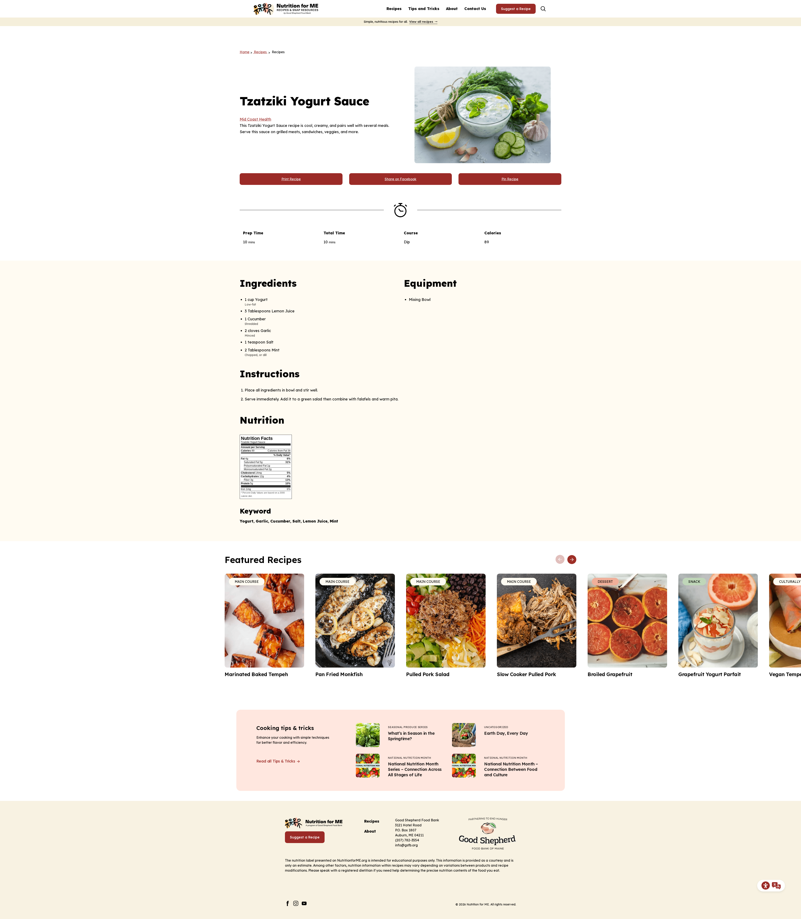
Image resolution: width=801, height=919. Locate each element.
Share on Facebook (400, 179)
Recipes (394, 8)
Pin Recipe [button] (509, 179)
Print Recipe (291, 179)
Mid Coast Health (255, 119)
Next (571, 559)
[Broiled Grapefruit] (627, 626)
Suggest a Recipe (516, 9)
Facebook (287, 903)
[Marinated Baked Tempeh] (264, 626)
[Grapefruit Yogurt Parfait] (718, 626)
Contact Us (475, 8)
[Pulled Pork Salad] (446, 626)
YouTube (304, 903)
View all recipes (421, 22)
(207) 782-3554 (407, 840)
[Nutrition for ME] (286, 9)
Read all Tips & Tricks (276, 761)
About (452, 8)
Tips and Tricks (423, 8)
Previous (560, 559)
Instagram (295, 903)
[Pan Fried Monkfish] (355, 626)
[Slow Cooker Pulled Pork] (536, 626)
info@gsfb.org (406, 845)
